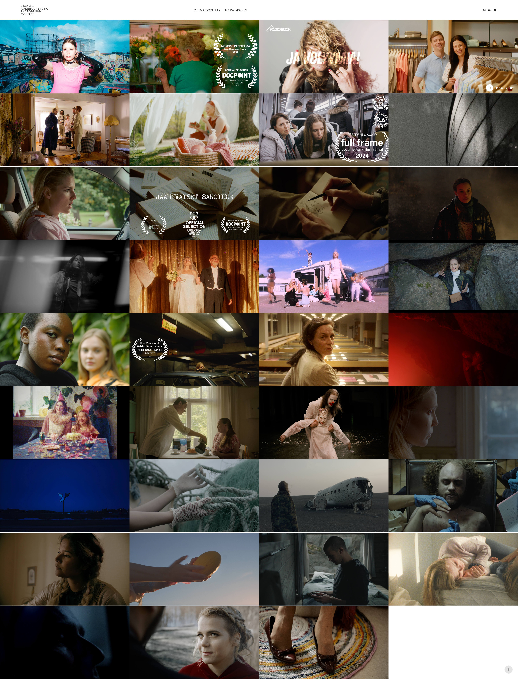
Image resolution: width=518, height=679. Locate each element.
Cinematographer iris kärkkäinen (220, 10)
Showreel (27, 5)
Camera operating (35, 8)
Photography (31, 11)
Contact (27, 14)
